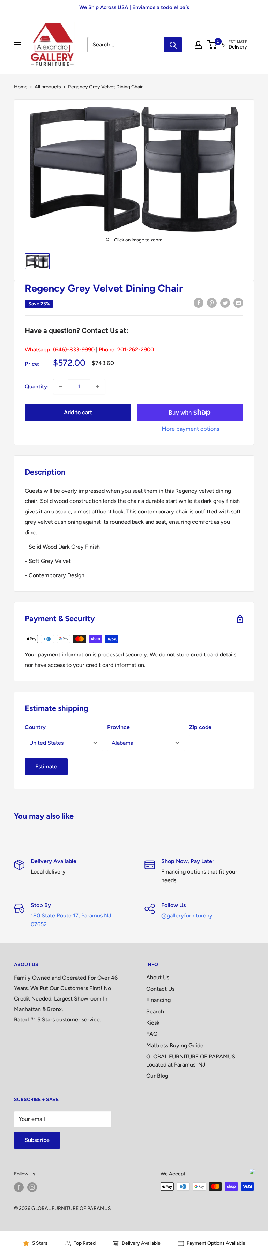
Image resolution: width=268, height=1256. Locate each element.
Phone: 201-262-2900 (126, 349)
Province (118, 727)
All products (48, 87)
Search (155, 1011)
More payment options (190, 428)
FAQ (152, 1034)
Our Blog (157, 1075)
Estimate (46, 766)
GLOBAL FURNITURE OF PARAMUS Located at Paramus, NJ (190, 1060)
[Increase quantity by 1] (97, 386)
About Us (157, 977)
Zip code (200, 727)
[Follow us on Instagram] (32, 1187)
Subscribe (37, 1140)
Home (21, 87)
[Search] (173, 44)
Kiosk (152, 1022)
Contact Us (160, 989)
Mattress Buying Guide (174, 1045)
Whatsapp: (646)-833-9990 (60, 349)
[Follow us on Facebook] (19, 1187)
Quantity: (37, 386)
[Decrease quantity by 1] (60, 386)
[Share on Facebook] (198, 302)
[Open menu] (17, 44)
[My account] (198, 45)
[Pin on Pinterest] (212, 302)
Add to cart (78, 412)
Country (35, 727)
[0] (212, 44)
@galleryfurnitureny (187, 915)
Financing (158, 1000)
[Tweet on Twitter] (225, 302)
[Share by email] (238, 302)
